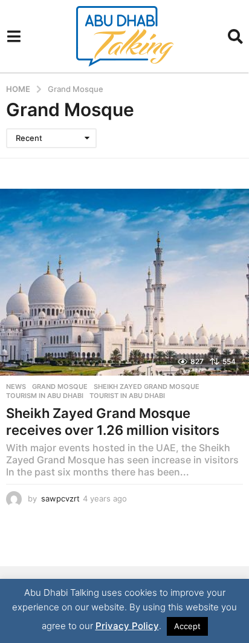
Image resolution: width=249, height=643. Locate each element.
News (16, 386)
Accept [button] (187, 626)
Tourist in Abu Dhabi (127, 395)
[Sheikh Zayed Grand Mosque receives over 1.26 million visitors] (124, 282)
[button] (13, 36)
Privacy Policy (127, 626)
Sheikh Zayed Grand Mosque (146, 386)
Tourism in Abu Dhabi (44, 395)
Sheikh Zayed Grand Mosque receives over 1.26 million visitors (112, 421)
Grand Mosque (60, 386)
